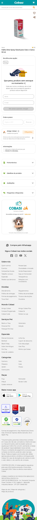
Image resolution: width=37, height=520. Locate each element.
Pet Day (4, 349)
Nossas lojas (22, 265)
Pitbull (4, 382)
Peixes (20, 367)
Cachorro (4, 361)
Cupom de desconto (25, 341)
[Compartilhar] (34, 17)
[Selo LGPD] (27, 426)
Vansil (3, 47)
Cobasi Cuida (6, 314)
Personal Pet (6, 326)
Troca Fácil (5, 299)
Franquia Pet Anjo (7, 329)
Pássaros (4, 364)
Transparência (23, 277)
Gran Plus (21, 346)
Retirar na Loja (23, 314)
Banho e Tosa (6, 323)
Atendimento (6, 291)
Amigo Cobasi (6, 308)
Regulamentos (23, 291)
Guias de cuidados (7, 352)
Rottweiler (21, 379)
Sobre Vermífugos (7, 346)
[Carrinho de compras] (33, 3)
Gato (20, 361)
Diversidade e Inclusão (25, 268)
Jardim (4, 367)
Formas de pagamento (9, 296)
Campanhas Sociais (8, 271)
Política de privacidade (25, 293)
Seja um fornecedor (25, 274)
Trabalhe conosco (7, 274)
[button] (2, 3)
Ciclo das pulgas (23, 344)
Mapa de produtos (8, 491)
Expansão (5, 277)
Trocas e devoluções (25, 296)
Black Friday (5, 344)
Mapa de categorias (17, 489)
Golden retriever (7, 384)
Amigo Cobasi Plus (24, 308)
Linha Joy (21, 338)
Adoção (21, 326)
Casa (20, 364)
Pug (3, 379)
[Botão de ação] (33, 138)
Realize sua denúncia (8, 279)
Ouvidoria (21, 299)
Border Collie (22, 382)
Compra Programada (8, 311)
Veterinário (22, 323)
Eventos (4, 268)
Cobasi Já (21, 311)
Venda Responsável (24, 271)
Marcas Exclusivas (7, 338)
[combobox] (18, 7)
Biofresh (4, 341)
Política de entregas (8, 293)
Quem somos (6, 265)
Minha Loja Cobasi (24, 349)
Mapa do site (6, 489)
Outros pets (5, 370)
